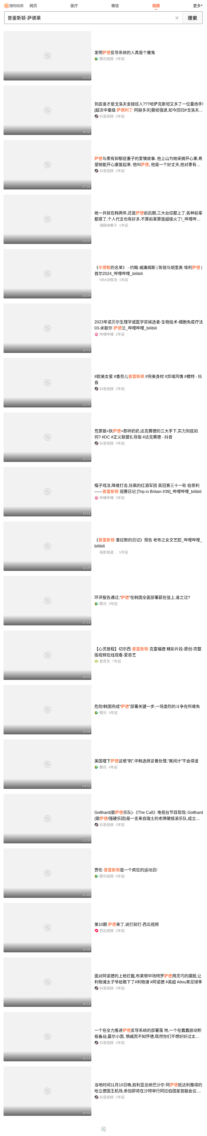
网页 (33, 6)
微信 (115, 6)
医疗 (74, 6)
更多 (197, 6)
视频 (156, 6)
